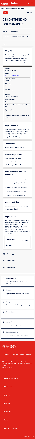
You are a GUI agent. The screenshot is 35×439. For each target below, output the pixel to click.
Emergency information (11, 378)
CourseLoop (31, 436)
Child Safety (8, 386)
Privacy (7, 420)
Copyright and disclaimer (11, 428)
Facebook (6, 354)
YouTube (15, 354)
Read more (27, 63)
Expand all (27, 179)
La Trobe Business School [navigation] (13, 75)
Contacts (7, 395)
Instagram (28, 354)
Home (2, 8)
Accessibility (8, 411)
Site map (7, 403)
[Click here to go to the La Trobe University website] (5, 4)
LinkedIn (22, 354)
